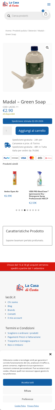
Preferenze (27, 399)
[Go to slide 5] (27, 210)
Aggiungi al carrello (32, 131)
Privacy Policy (33, 406)
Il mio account (15, 317)
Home (8, 30)
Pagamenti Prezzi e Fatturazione (24, 337)
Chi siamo (13, 302)
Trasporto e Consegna (19, 340)
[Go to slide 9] (38, 210)
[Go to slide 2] (19, 210)
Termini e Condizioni (20, 328)
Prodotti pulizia (20, 30)
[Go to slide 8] (36, 210)
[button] (50, 354)
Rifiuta (27, 390)
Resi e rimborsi (15, 344)
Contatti (12, 314)
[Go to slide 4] (25, 210)
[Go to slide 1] (16, 210)
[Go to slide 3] (22, 210)
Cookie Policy (20, 406)
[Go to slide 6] (30, 210)
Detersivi (32, 30)
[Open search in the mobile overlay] (27, 15)
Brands (11, 310)
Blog (10, 306)
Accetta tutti (27, 382)
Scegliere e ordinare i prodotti (23, 333)
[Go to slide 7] (33, 210)
